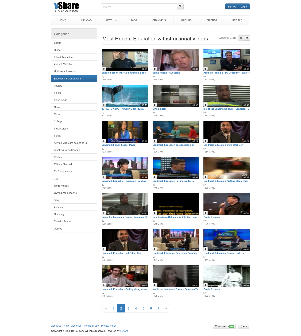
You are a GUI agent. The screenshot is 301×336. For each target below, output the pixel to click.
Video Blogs (60, 100)
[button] (111, 20)
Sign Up (231, 6)
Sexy (56, 200)
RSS (244, 326)
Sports (57, 42)
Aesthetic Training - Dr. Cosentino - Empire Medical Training (226, 74)
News (57, 107)
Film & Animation (63, 57)
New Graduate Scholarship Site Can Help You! (175, 218)
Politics (58, 157)
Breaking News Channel (67, 150)
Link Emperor (160, 108)
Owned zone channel (65, 192)
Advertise (76, 325)
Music (57, 114)
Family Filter (225, 326)
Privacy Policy (108, 325)
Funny (57, 135)
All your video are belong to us (70, 142)
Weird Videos (61, 185)
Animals (58, 207)
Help (66, 325)
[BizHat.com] (76, 7)
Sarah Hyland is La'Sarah (166, 72)
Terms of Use (91, 325)
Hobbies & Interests (65, 71)
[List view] (247, 38)
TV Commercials (63, 171)
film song (59, 214)
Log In (244, 6)
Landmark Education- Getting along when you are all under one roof (225, 182)
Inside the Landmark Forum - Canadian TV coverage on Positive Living (226, 110)
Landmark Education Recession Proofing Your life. (124, 182)
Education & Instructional (67, 78)
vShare (124, 331)
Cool (56, 178)
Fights (57, 92)
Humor (57, 50)
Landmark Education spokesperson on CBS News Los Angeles (173, 146)
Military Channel (63, 164)
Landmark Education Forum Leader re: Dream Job (173, 182)
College (58, 121)
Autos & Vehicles (63, 64)
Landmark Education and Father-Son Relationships (223, 146)
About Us (56, 325)
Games (58, 228)
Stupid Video (61, 128)
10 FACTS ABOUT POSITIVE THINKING (123, 108)
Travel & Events (62, 221)
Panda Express (211, 217)
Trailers (58, 85)
